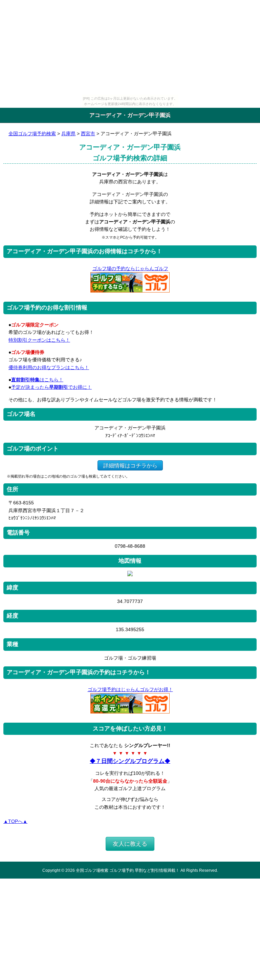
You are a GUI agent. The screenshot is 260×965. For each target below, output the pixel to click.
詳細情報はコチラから (130, 465)
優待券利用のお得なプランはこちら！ (48, 367)
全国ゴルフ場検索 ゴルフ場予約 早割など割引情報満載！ (127, 870)
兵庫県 (68, 133)
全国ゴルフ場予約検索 (32, 133)
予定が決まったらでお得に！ (51, 387)
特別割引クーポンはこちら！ (39, 340)
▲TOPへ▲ (15, 821)
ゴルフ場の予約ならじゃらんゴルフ (130, 268)
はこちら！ (37, 379)
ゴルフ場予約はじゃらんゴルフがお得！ (130, 689)
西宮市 (88, 133)
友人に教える (130, 844)
